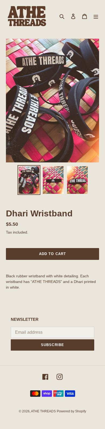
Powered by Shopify (71, 411)
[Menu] (96, 16)
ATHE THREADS (43, 411)
